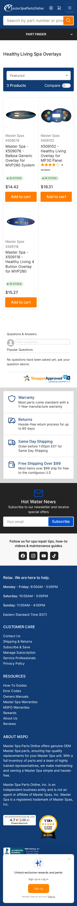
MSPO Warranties (16, 707)
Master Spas (14, 136)
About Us (10, 718)
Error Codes (12, 691)
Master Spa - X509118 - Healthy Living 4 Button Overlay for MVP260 (19, 261)
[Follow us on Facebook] (23, 556)
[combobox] (38, 20)
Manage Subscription (19, 652)
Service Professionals (19, 658)
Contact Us (11, 636)
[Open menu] (70, 8)
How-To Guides (15, 685)
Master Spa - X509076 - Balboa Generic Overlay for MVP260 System (20, 155)
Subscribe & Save (16, 647)
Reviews (9, 724)
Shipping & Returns (17, 641)
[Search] (68, 21)
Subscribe (61, 521)
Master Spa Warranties (20, 702)
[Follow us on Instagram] (33, 556)
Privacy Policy (14, 663)
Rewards (9, 713)
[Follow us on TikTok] (54, 556)
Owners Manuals (15, 696)
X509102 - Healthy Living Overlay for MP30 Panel (53, 153)
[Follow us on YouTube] (44, 556)
